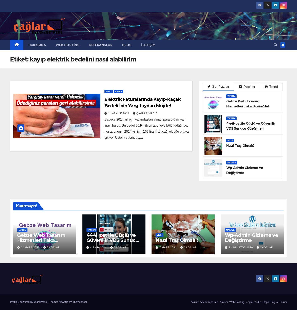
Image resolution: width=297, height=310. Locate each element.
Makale (231, 162)
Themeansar (80, 301)
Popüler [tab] (249, 86)
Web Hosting (67, 45)
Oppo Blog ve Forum (274, 302)
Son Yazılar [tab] (220, 86)
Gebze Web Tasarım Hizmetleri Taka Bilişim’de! (41, 240)
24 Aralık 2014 (119, 113)
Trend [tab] (273, 86)
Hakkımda (37, 45)
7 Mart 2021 (168, 247)
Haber (118, 91)
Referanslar (100, 45)
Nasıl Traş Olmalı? (240, 146)
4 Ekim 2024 (98, 247)
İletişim (148, 45)
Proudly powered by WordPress (29, 301)
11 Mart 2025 (31, 247)
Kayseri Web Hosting (231, 302)
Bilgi (230, 140)
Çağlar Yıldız (253, 302)
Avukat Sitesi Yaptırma (204, 302)
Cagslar (53, 247)
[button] (275, 45)
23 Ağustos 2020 (241, 247)
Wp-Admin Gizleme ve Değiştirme (251, 237)
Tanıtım (231, 96)
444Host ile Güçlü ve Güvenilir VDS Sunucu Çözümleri (112, 240)
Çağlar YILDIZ (146, 113)
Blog (126, 45)
